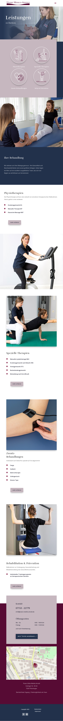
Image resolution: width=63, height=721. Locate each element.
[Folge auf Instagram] (27, 714)
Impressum (38, 711)
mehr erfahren (14, 222)
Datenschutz (37, 709)
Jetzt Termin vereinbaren (26, 636)
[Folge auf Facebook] (23, 714)
